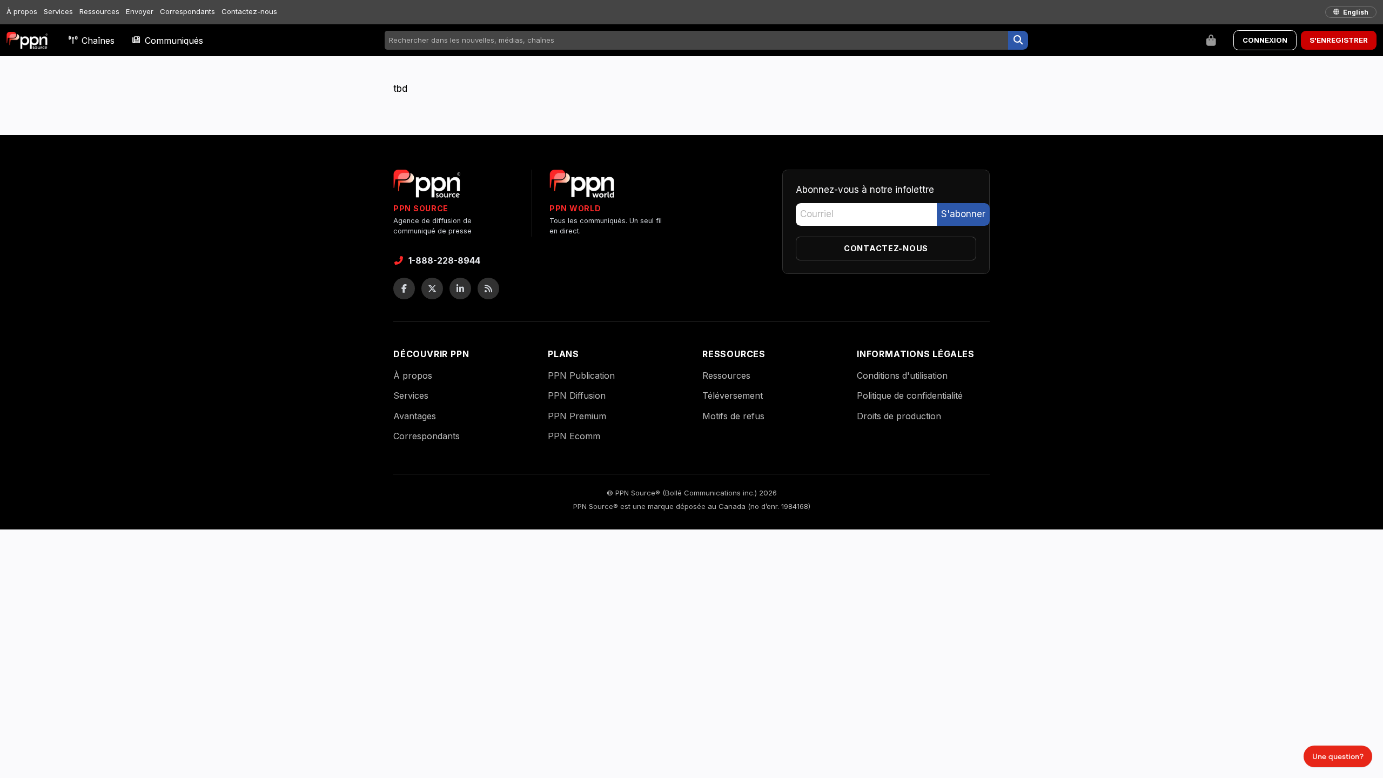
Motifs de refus (733, 416)
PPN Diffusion (577, 395)
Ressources (99, 11)
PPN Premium (577, 416)
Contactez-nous (249, 11)
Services (58, 11)
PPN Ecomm (574, 436)
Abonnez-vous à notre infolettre (865, 189)
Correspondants (187, 11)
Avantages (414, 416)
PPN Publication (581, 375)
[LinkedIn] (460, 288)
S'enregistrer (1339, 40)
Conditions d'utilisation (902, 375)
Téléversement (732, 395)
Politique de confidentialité (910, 395)
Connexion (1265, 40)
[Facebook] (404, 288)
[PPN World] (581, 187)
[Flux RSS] (488, 288)
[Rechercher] (1018, 40)
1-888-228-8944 (444, 260)
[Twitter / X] (432, 288)
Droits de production (899, 416)
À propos (21, 11)
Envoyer (139, 11)
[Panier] (1211, 40)
